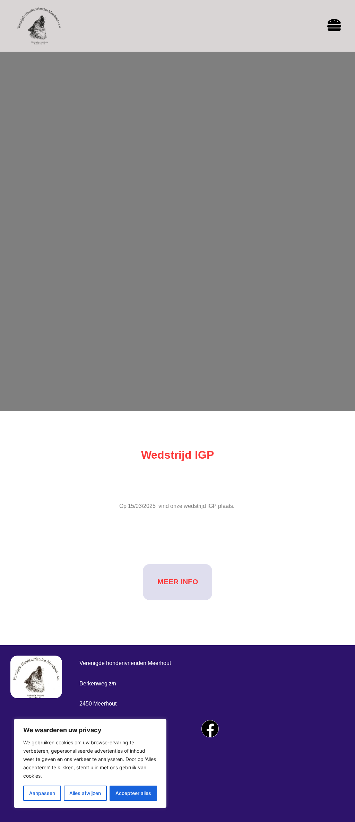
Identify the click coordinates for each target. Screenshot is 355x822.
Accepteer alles (133, 793)
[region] (90, 763)
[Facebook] (210, 728)
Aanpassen (42, 793)
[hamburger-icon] (334, 26)
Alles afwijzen (85, 793)
